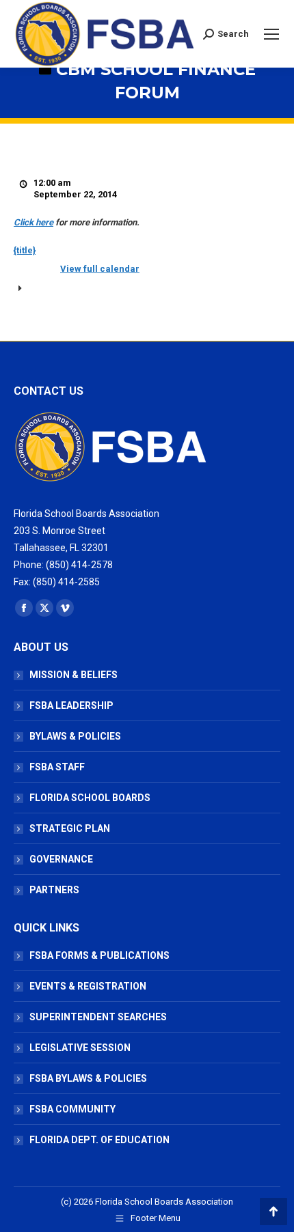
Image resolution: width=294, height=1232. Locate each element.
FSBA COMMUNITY (72, 1109)
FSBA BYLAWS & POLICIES (88, 1078)
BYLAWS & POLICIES (75, 736)
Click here (33, 222)
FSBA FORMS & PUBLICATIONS (99, 955)
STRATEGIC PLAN (69, 828)
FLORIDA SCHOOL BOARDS (89, 797)
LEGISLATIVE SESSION (80, 1047)
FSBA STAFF (57, 766)
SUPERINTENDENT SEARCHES (98, 1016)
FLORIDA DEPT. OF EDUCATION (99, 1139)
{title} (25, 250)
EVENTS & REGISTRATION (87, 986)
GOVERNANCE (61, 859)
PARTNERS (54, 889)
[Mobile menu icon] (271, 34)
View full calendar (99, 269)
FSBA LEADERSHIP (71, 705)
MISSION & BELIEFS (73, 674)
